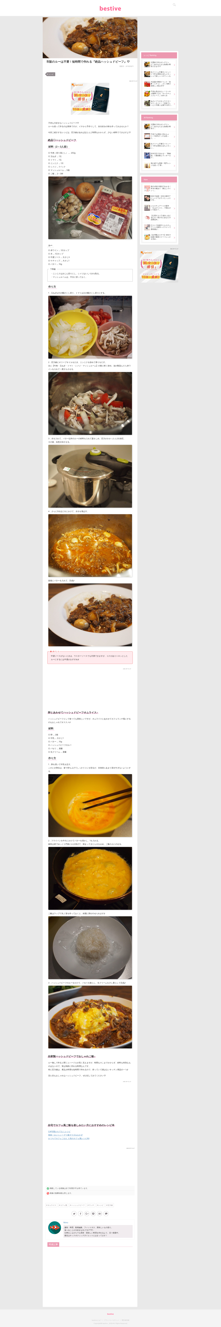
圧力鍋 (110, 1205)
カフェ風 (63, 1205)
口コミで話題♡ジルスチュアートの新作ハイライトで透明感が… (161, 227)
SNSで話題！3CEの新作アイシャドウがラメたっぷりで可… (161, 198)
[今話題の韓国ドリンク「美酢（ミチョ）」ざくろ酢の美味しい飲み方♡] (147, 84)
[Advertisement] (90, 688)
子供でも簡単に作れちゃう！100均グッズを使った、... (160, 136)
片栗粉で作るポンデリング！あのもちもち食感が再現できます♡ (161, 64)
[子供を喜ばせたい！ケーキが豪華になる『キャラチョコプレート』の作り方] (147, 93)
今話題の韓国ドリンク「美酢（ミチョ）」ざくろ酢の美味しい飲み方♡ (161, 84)
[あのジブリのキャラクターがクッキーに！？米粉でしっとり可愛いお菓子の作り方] (147, 103)
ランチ (91, 1205)
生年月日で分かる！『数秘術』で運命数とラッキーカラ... (161, 155)
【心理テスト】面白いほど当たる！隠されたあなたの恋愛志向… (161, 217)
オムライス (52, 1205)
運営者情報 (125, 1320)
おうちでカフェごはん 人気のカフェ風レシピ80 (68, 1138)
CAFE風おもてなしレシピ (59, 1131)
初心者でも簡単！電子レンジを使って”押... (161, 164)
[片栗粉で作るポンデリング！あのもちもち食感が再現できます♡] (147, 64)
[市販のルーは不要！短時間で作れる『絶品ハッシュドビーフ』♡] (99, 1213)
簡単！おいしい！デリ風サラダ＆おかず (65, 1135)
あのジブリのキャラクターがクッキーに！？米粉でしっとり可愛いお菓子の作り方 (161, 103)
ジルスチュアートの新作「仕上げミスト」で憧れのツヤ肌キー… (161, 208)
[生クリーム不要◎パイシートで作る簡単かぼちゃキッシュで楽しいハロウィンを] (147, 74)
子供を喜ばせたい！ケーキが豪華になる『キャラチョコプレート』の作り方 (161, 93)
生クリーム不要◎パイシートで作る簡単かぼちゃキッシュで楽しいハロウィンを (161, 74)
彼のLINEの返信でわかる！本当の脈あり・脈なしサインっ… (161, 188)
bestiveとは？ (97, 1320)
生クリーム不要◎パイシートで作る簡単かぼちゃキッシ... (161, 146)
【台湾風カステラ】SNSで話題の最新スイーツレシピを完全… (161, 237)
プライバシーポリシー (111, 1320)
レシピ (51, 74)
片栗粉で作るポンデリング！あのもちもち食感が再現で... (161, 126)
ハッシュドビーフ (78, 1205)
